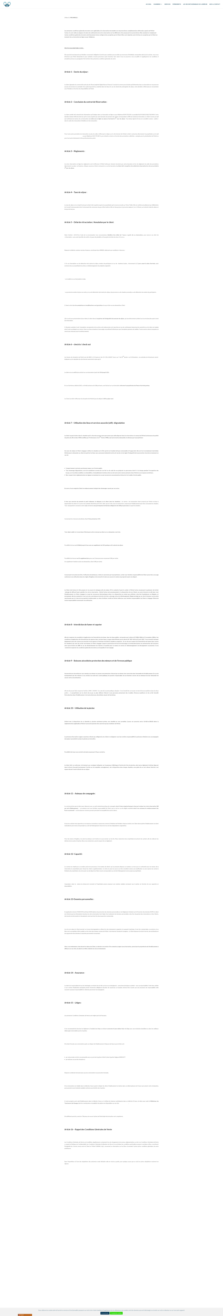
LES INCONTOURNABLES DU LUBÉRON (195, 4)
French (22, 1315)
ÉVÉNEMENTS (177, 4)
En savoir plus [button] (104, 1313)
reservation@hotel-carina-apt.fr (94, 1059)
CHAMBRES (157, 4)
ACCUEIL (148, 4)
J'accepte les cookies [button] (116, 1313)
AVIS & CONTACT (214, 4)
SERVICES (167, 4)
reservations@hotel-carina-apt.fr (73, 136)
